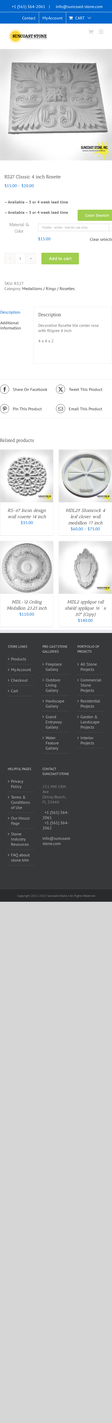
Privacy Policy (17, 784)
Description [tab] (10, 312)
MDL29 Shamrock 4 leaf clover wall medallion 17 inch (85, 516)
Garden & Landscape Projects (89, 722)
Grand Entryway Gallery (53, 722)
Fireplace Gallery (54, 666)
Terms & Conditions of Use (20, 802)
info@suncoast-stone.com (79, 6)
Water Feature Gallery (52, 743)
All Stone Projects (88, 666)
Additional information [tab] (10, 325)
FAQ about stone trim (20, 857)
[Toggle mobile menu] (101, 31)
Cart (14, 690)
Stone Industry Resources (20, 839)
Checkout (19, 680)
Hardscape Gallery (55, 703)
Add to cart (60, 258)
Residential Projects (90, 703)
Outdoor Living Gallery (53, 685)
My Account (21, 669)
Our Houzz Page (20, 820)
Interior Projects (87, 740)
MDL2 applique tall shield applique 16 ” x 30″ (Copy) (85, 608)
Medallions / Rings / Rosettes (48, 288)
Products (18, 658)
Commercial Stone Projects (90, 685)
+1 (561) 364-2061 (28, 6)
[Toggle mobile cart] (91, 31)
